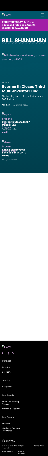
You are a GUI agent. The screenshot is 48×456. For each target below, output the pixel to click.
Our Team (6, 372)
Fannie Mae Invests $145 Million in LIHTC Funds (14, 152)
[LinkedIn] (4, 353)
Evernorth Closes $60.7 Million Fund (16, 123)
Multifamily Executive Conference (11, 429)
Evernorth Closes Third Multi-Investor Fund (23, 88)
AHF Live (6, 423)
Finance (5, 82)
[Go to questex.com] (8, 441)
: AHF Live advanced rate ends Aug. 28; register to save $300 (19, 25)
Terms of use (39, 446)
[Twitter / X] (14, 353)
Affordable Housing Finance (10, 402)
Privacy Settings (21, 452)
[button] (42, 15)
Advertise (6, 367)
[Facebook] (9, 353)
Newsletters (7, 387)
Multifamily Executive (11, 409)
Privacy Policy (7, 451)
